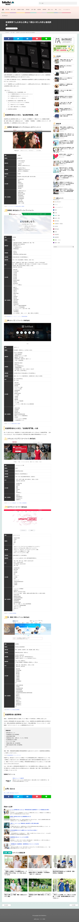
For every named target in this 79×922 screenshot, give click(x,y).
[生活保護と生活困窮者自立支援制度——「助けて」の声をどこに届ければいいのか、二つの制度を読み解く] (56, 177)
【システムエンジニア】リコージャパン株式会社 (18, 102)
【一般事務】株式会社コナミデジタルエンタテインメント (20, 94)
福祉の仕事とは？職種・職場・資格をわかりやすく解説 (15, 895)
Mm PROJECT (5, 15)
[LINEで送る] (46, 38)
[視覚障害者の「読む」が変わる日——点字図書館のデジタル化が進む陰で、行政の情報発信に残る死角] (56, 136)
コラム (60, 9)
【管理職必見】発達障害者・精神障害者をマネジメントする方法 (24, 844)
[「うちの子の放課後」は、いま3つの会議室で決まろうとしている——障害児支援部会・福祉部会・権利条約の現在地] (56, 143)
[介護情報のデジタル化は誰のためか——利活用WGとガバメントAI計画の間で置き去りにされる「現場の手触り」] (56, 184)
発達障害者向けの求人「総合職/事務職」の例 (16, 92)
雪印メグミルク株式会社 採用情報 (13, 709)
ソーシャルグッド (66, 9)
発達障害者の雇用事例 (12, 109)
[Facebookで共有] (8, 38)
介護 (56, 212)
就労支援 (7, 9)
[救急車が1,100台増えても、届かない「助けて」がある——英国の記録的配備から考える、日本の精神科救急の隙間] (56, 191)
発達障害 (39, 9)
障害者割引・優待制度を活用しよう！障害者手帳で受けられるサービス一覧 (66, 110)
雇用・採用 (13, 9)
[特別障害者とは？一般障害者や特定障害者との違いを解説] (57, 86)
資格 (15, 893)
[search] (40, 3)
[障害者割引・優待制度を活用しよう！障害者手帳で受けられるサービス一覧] (57, 110)
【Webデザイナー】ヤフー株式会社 (16, 104)
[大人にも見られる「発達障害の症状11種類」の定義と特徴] (57, 116)
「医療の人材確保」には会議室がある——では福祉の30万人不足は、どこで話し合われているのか (66, 128)
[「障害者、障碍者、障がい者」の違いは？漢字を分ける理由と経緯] (57, 61)
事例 (56, 9)
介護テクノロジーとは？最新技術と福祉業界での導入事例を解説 (24, 823)
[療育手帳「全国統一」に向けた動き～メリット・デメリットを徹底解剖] (56, 156)
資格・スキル (50, 9)
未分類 (56, 226)
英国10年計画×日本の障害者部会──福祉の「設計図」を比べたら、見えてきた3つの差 (66, 148)
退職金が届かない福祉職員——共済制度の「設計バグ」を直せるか (39, 873)
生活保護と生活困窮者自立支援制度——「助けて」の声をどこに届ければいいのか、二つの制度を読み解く (66, 176)
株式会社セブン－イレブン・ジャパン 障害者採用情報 (17, 316)
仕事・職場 (33, 9)
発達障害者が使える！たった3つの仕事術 (19, 837)
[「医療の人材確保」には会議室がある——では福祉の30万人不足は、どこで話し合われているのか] (56, 129)
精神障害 (44, 9)
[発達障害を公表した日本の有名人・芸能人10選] (57, 67)
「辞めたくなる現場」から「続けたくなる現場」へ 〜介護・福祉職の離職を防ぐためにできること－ (64, 896)
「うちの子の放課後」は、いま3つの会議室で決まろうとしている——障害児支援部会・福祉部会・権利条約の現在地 (66, 142)
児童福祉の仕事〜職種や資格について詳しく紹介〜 (40, 895)
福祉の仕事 (12, 893)
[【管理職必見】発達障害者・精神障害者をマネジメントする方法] (7, 846)
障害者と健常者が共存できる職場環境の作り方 (20, 816)
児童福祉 (46, 893)
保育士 (43, 893)
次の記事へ (74, 905)
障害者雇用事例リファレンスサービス (14, 755)
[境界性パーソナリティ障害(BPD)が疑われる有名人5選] (57, 79)
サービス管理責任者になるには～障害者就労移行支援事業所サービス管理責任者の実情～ (30, 809)
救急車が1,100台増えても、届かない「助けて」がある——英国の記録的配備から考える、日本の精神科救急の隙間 (66, 190)
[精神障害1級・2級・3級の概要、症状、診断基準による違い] (57, 73)
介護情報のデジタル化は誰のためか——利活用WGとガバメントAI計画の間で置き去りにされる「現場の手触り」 (66, 183)
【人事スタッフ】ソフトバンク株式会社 (17, 98)
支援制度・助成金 (20, 9)
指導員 (49, 893)
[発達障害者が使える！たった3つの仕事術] (7, 839)
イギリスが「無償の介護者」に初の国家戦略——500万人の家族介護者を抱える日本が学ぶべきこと (66, 162)
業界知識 (27, 9)
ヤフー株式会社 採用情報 (11, 613)
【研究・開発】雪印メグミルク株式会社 (17, 106)
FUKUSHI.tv (43, 915)
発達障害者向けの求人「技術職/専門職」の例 (16, 100)
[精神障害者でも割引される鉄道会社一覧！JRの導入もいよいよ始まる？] (57, 98)
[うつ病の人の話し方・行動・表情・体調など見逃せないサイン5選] (57, 104)
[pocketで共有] (37, 38)
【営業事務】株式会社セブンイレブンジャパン (18, 96)
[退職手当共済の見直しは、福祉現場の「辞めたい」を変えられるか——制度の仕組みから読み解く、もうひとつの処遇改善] (56, 170)
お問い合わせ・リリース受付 (39, 919)
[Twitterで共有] (18, 38)
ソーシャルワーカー (38, 893)
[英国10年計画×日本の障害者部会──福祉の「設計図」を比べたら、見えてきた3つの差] (56, 149)
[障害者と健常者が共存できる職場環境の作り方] (7, 818)
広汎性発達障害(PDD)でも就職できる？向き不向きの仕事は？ (24, 830)
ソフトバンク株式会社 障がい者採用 (13, 423)
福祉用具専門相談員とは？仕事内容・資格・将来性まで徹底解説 (64, 872)
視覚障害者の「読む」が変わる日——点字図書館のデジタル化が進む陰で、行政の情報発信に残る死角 (66, 135)
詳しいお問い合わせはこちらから (11, 792)
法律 (56, 231)
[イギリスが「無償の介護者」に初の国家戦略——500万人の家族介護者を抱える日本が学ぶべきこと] (56, 163)
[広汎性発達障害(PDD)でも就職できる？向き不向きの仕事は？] (7, 832)
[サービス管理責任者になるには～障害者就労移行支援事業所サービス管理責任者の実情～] (7, 811)
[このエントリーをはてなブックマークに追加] (27, 38)
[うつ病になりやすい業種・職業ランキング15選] (57, 92)
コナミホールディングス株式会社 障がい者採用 (15, 206)
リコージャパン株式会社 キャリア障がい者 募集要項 (17, 502)
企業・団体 (57, 218)
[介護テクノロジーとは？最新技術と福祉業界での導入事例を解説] (7, 825)
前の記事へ (6, 905)
